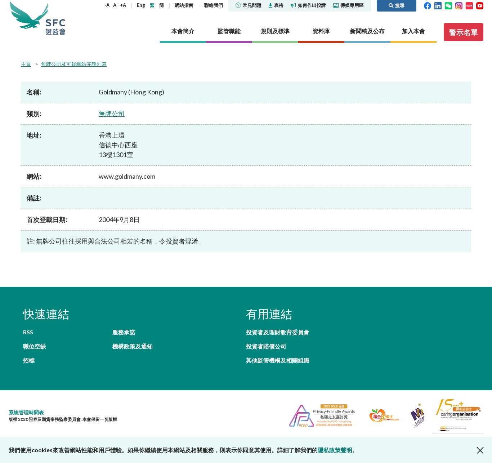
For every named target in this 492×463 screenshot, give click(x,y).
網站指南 (184, 5)
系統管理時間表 (26, 412)
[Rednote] (469, 5)
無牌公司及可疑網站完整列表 (74, 64)
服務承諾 (123, 332)
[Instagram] (458, 5)
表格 (278, 5)
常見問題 (252, 5)
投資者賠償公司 (266, 346)
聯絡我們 (213, 5)
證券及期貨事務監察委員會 (55, 18)
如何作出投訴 (312, 5)
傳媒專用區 (352, 5)
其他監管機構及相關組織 (277, 360)
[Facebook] (427, 5)
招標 (29, 360)
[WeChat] (448, 5)
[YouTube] (479, 5)
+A (123, 5)
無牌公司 (112, 113)
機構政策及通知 (132, 346)
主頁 (26, 64)
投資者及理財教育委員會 (277, 332)
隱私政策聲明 (335, 449)
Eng (141, 5)
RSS (28, 332)
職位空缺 (34, 346)
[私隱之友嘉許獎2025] (319, 414)
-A (106, 5)
